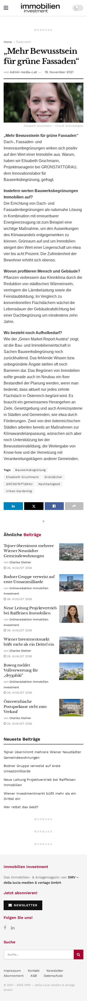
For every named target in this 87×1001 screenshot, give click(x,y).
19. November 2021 (59, 72)
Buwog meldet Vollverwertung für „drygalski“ (21, 670)
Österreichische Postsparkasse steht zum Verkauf (25, 706)
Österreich (23, 42)
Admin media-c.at (23, 72)
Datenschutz (53, 976)
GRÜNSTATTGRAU (19, 484)
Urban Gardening (19, 491)
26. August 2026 (19, 568)
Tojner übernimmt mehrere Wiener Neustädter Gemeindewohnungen (29, 550)
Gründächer (53, 477)
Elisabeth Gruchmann (22, 477)
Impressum (12, 970)
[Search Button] (78, 954)
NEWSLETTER (25, 905)
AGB (33, 976)
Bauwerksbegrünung (30, 470)
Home (8, 42)
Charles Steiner (20, 562)
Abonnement (13, 976)
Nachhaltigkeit (49, 484)
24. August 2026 (19, 692)
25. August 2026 (19, 656)
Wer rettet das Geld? (21, 807)
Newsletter (54, 970)
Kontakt (33, 970)
